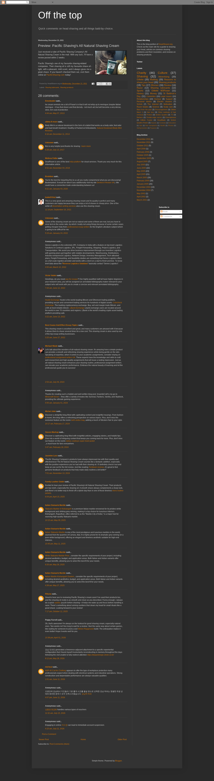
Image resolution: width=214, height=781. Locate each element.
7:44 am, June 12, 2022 (55, 288)
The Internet (153, 104)
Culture (162, 72)
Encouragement (161, 109)
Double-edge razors (154, 117)
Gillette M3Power (160, 90)
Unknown (49, 143)
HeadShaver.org (165, 44)
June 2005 (141, 168)
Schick (139, 104)
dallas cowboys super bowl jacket (80, 441)
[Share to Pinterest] (110, 83)
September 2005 (144, 158)
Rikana (48, 594)
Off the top (60, 15)
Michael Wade (51, 346)
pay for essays (71, 279)
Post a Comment (49, 734)
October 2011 (142, 145)
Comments (167, 216)
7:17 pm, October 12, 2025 (56, 611)
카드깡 (64, 725)
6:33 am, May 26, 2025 (55, 564)
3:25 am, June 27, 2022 (55, 337)
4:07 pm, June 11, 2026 (55, 697)
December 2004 (144, 187)
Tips (143, 85)
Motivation (168, 104)
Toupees (153, 128)
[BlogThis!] (101, 83)
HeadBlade (161, 120)
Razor (140, 87)
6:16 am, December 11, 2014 (57, 134)
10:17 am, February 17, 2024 (57, 424)
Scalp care (168, 107)
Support (169, 99)
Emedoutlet (50, 101)
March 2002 (142, 200)
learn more (86, 146)
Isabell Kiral (50, 197)
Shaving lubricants (52, 87)
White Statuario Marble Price (57, 556)
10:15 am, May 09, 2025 (55, 520)
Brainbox (49, 176)
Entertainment (170, 117)
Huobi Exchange (52, 300)
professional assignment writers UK (60, 357)
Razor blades (143, 107)
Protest (149, 115)
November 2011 (143, 142)
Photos (170, 125)
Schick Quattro (161, 115)
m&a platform (75, 162)
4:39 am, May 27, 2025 (55, 585)
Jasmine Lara (51, 456)
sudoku (57, 603)
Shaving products (66, 87)
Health (162, 125)
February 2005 (143, 181)
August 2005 (142, 161)
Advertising (163, 76)
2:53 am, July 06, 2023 (54, 382)
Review (167, 85)
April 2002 (141, 197)
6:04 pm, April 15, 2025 (55, 497)
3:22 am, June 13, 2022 (55, 317)
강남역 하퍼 (87, 694)
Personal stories (144, 101)
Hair (140, 125)
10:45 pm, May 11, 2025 (55, 544)
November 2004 (144, 190)
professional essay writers (78, 227)
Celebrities (151, 96)
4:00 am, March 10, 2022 (55, 267)
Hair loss (150, 112)
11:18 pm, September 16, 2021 (58, 210)
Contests (162, 123)
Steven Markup (52, 432)
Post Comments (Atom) (59, 744)
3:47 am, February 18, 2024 (57, 447)
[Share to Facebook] (107, 83)
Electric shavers (164, 101)
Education (172, 123)
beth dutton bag (78, 420)
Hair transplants (151, 125)
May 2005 (141, 171)
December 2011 (143, 139)
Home (83, 739)
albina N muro (51, 122)
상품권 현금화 (51, 709)
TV (172, 115)
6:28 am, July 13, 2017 (54, 150)
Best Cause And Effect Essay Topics (61, 325)
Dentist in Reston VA (105, 182)
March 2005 (142, 177)
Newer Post (44, 739)
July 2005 (141, 165)
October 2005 (142, 155)
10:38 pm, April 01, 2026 (55, 638)
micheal (48, 667)
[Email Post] (93, 83)
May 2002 (141, 193)
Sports (140, 90)
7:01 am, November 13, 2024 (57, 473)
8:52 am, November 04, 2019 (57, 168)
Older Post (122, 739)
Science (155, 107)
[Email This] (98, 83)
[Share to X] (104, 83)
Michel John (50, 411)
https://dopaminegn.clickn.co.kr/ (100, 655)
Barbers (140, 117)
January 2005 (143, 184)
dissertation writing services (64, 206)
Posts (165, 212)
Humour (157, 99)
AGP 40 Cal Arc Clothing (55, 670)
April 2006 (141, 149)
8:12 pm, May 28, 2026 (55, 658)
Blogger (118, 761)
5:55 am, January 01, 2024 (56, 403)
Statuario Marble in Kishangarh (58, 509)
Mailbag (154, 79)
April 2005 (141, 174)
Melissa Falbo (51, 158)
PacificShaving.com (55, 75)
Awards (153, 123)
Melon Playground (86, 629)
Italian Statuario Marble (55, 505)
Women (155, 85)
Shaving (142, 76)
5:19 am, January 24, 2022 (56, 233)
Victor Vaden (50, 275)
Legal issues (166, 96)
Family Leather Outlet (54, 482)
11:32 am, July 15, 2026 (55, 713)
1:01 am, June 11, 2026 (55, 679)
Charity (141, 72)
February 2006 (143, 152)
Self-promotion (142, 128)
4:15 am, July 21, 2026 (54, 729)
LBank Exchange (77, 308)
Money (153, 93)
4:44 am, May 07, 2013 (55, 113)
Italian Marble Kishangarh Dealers (59, 576)
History (140, 93)
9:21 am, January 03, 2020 (56, 189)
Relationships (143, 99)
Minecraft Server (52, 397)
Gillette (140, 79)
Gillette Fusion (146, 120)
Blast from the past (144, 109)
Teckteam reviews (96, 467)
